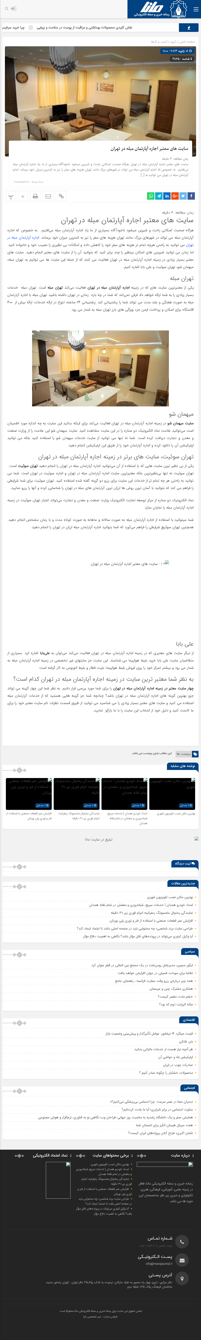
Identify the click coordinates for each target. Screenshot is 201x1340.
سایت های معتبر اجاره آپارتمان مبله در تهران (149, 149)
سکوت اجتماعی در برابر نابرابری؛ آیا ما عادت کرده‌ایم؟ (157, 1109)
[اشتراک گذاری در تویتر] (183, 196)
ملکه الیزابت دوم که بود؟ (176, 1004)
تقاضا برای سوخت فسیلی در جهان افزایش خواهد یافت (155, 973)
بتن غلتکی (186, 1041)
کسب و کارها (159, 41)
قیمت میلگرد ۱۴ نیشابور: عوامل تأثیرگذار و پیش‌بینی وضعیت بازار (149, 1033)
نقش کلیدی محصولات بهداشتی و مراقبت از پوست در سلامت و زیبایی (110, 27)
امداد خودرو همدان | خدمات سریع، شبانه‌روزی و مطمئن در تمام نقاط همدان (127, 818)
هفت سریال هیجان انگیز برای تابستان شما (164, 1125)
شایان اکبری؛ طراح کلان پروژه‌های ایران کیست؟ (160, 1133)
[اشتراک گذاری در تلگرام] (159, 196)
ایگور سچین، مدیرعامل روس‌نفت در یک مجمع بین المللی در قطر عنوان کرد (142, 965)
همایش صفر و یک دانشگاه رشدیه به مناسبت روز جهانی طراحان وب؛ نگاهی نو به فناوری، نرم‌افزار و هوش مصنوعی (115, 1117)
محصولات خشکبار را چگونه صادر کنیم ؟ (166, 1072)
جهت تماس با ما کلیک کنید (156, 1245)
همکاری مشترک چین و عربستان (171, 988)
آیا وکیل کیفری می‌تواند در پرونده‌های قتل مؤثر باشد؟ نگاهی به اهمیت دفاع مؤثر (138, 936)
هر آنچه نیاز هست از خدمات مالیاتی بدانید (163, 1049)
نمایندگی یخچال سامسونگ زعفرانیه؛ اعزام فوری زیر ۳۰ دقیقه (79, 816)
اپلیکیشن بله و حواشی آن (175, 1057)
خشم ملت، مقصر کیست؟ (175, 996)
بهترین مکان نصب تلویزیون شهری (176, 813)
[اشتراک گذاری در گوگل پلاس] (175, 196)
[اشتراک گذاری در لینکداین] (167, 196)
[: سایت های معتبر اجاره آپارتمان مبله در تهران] (48, 196)
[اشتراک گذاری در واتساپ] (150, 196)
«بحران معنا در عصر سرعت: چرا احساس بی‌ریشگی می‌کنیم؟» (151, 1101)
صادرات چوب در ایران (178, 1065)
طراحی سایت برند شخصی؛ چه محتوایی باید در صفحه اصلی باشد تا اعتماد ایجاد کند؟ (135, 928)
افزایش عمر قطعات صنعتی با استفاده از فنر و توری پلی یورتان (29, 816)
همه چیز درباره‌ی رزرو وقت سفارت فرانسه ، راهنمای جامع (154, 981)
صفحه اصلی (186, 41)
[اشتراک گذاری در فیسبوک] (191, 196)
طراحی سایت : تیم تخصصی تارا (100, 1317)
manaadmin (21, 182)
